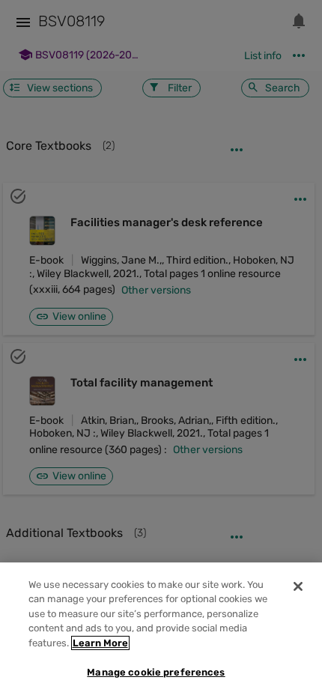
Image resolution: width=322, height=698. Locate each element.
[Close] (298, 586)
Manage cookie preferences (156, 672)
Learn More (100, 643)
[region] (161, 630)
